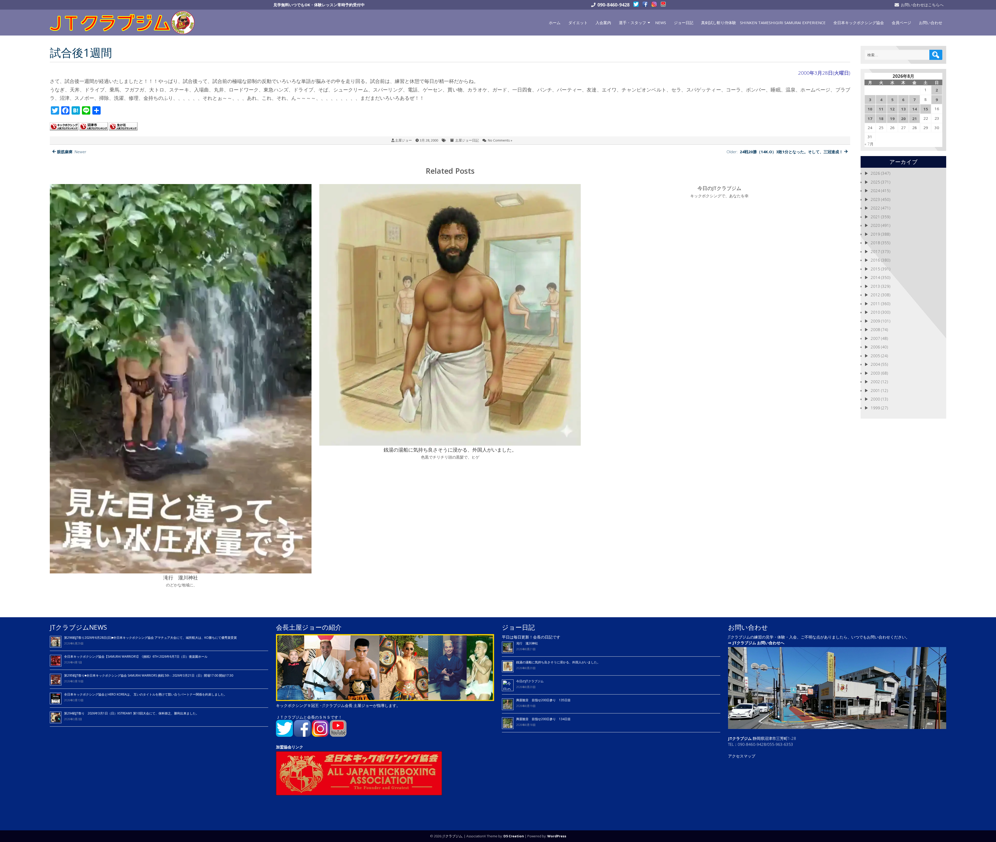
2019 (875, 234)
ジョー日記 (683, 22)
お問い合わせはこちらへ (922, 4)
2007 (875, 338)
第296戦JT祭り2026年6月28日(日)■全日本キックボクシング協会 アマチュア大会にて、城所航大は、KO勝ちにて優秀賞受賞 (150, 637)
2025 (875, 182)
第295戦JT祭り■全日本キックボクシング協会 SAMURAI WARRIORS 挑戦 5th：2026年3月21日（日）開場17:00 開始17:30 (148, 675)
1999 (875, 407)
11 (881, 108)
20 (903, 118)
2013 (875, 286)
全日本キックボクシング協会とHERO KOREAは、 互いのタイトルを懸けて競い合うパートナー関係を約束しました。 (145, 694)
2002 (875, 381)
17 (870, 118)
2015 (875, 268)
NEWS (660, 22)
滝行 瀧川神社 (527, 643)
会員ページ (901, 22)
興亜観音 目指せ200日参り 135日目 (543, 700)
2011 (875, 303)
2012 (875, 294)
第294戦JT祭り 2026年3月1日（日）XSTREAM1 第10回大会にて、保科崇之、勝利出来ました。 (131, 713)
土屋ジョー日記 (467, 140)
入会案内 (603, 22)
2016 (875, 260)
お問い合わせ (930, 22)
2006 (875, 346)
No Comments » (500, 140)
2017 (875, 251)
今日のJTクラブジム (530, 681)
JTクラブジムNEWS (78, 627)
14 (914, 108)
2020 (875, 225)
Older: (785, 151)
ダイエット (578, 22)
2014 (875, 277)
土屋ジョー (403, 140)
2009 (875, 321)
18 (881, 118)
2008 (875, 329)
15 (925, 108)
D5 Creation (513, 836)
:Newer (71, 151)
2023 (875, 199)
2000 (875, 399)
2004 (875, 364)
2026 (875, 173)
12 (892, 108)
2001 (875, 390)
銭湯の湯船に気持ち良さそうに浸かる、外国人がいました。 (558, 662)
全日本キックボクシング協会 (858, 22)
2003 (875, 373)
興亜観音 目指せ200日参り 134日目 (545, 719)
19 (892, 118)
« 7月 (869, 143)
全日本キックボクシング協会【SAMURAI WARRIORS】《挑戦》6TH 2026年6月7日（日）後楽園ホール (136, 656)
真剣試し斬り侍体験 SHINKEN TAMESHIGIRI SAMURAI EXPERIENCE (763, 22)
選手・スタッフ (632, 22)
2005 (875, 355)
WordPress (556, 836)
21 (914, 118)
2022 (875, 207)
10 (870, 108)
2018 (875, 242)
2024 (875, 190)
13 (903, 108)
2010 (875, 312)
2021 (875, 216)
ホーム (555, 22)
